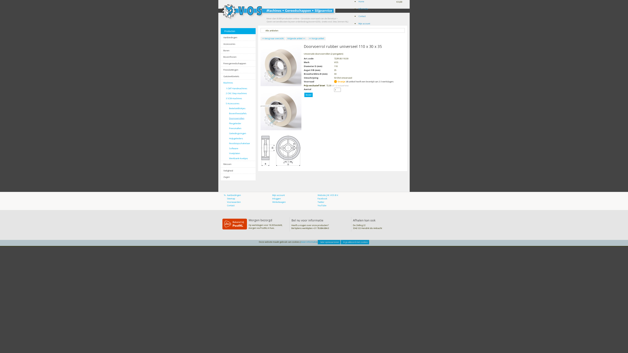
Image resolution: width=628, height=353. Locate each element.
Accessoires (229, 43)
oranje (341, 81)
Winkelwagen (279, 202)
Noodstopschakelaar (239, 143)
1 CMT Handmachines (236, 88)
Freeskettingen (230, 69)
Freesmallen (235, 128)
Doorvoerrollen (236, 118)
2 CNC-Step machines (236, 93)
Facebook (322, 198)
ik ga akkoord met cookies (355, 242)
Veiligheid (228, 170)
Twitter (321, 202)
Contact (362, 16)
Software (233, 148)
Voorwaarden (234, 202)
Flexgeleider (235, 123)
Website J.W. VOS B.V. (328, 195)
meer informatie (309, 241)
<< (310, 38)
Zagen (226, 177)
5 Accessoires (232, 103)
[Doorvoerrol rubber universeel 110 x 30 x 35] (281, 150)
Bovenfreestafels (238, 113)
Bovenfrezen (229, 56)
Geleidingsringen (237, 133)
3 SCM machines (234, 98)
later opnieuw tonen (329, 242)
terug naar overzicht (273, 38)
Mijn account (364, 23)
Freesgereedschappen (234, 63)
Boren (226, 50)
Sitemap (231, 198)
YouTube (322, 205)
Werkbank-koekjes (238, 158)
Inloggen (276, 198)
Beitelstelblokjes (237, 108)
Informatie (363, 9)
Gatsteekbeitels (231, 76)
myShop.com (278, 106)
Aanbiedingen (230, 37)
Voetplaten (234, 153)
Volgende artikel (294, 38)
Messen (227, 164)
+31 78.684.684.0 (321, 228)
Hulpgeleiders (236, 138)
